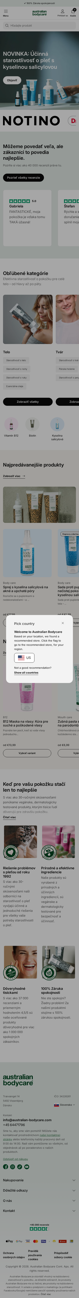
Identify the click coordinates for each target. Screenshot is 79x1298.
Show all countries (26, 672)
